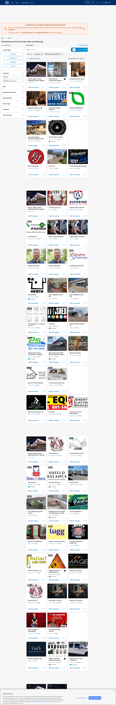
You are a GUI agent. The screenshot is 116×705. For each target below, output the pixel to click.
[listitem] (36, 76)
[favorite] (42, 87)
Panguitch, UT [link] (31, 297)
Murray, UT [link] (72, 268)
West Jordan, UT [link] (52, 82)
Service (13, 66)
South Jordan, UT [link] (53, 414)
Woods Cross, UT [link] (32, 356)
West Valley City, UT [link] (32, 141)
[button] (22, 77)
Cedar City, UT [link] (31, 82)
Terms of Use (45, 700)
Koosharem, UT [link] (73, 355)
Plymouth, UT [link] (73, 168)
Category (5, 75)
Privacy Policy (53, 700)
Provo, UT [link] (51, 238)
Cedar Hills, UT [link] (31, 385)
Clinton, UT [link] (51, 356)
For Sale (13, 54)
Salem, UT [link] (51, 515)
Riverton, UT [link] (51, 168)
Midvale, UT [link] (30, 543)
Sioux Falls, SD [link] (31, 168)
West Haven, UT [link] (31, 268)
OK (114, 691)
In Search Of (13, 58)
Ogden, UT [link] (51, 326)
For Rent (13, 62)
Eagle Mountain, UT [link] (53, 385)
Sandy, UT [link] (30, 515)
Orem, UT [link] (51, 209)
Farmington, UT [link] (52, 574)
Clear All (30, 54)
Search (10, 38)
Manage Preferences (82, 698)
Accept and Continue (95, 698)
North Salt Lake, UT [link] (32, 238)
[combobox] (13, 76)
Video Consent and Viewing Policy (36, 701)
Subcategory (5, 79)
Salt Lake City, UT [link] (74, 81)
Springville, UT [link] (73, 662)
